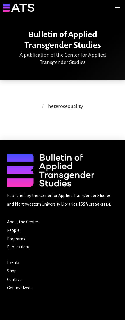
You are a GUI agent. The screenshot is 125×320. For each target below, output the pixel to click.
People (13, 230)
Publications (18, 247)
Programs (16, 238)
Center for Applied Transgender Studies (75, 195)
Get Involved (19, 288)
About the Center (22, 222)
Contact (14, 279)
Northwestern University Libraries (46, 204)
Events (13, 262)
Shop (12, 271)
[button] (117, 7)
